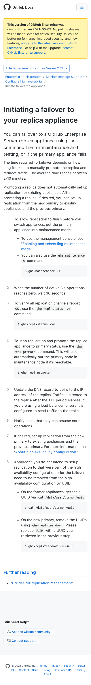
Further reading (20, 572)
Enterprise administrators (23, 77)
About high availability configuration (45, 452)
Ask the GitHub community (31, 632)
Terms (43, 665)
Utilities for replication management (42, 583)
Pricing (46, 670)
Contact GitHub (28, 670)
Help (12, 670)
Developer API (63, 670)
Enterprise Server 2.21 (34, 68)
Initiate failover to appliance (25, 86)
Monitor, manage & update (65, 77)
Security (69, 665)
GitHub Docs (23, 7)
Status (81, 665)
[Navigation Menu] (81, 7)
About (47, 674)
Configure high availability (24, 81)
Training (80, 670)
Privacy (55, 665)
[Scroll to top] (83, 677)
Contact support (24, 640)
